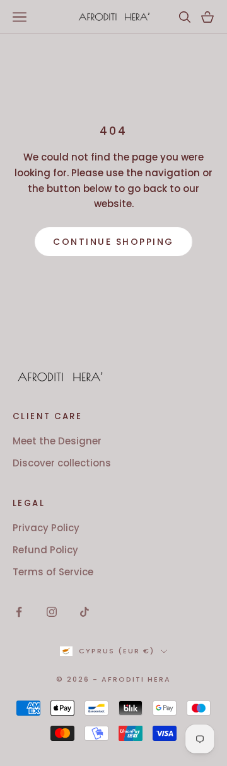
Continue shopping (113, 241)
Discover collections (62, 463)
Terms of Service (53, 571)
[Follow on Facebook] (19, 611)
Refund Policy (45, 549)
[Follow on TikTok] (84, 611)
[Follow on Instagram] (51, 611)
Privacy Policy (46, 527)
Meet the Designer (57, 441)
